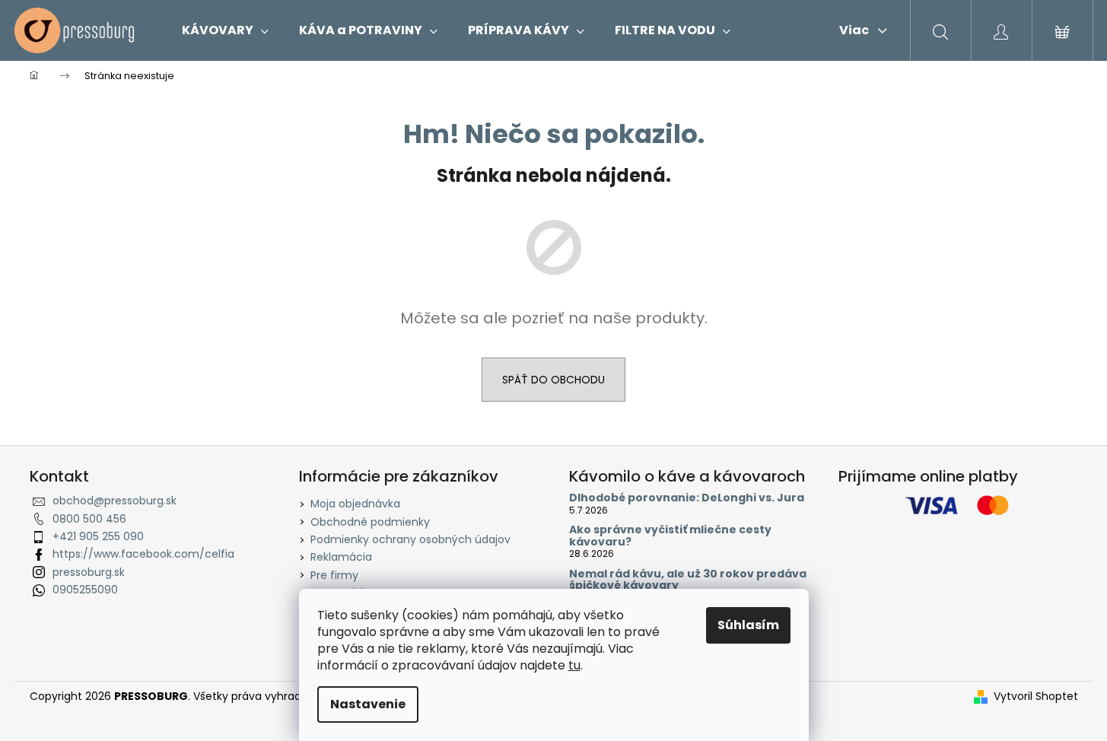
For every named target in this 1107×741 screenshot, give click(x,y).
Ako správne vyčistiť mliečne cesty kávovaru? (670, 536)
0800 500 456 (89, 518)
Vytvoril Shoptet (1036, 696)
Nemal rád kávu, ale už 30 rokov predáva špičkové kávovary (687, 580)
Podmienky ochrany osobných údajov (410, 539)
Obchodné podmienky (370, 522)
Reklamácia (341, 556)
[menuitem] (225, 30)
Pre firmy (334, 575)
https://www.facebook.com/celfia (143, 553)
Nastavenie (368, 704)
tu (574, 665)
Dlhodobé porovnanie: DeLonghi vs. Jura (686, 498)
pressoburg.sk (88, 572)
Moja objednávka (355, 503)
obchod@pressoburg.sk (114, 500)
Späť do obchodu (553, 379)
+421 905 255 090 (98, 536)
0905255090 (85, 589)
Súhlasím (748, 625)
